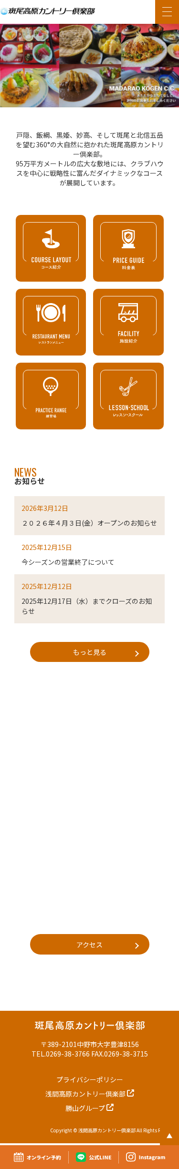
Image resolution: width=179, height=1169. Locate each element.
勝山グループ (85, 1108)
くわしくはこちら (50, 248)
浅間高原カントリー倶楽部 (86, 1093)
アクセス (89, 944)
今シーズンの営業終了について (68, 562)
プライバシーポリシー (89, 1079)
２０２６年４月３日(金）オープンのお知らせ (89, 523)
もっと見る (89, 652)
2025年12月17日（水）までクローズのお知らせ (86, 606)
